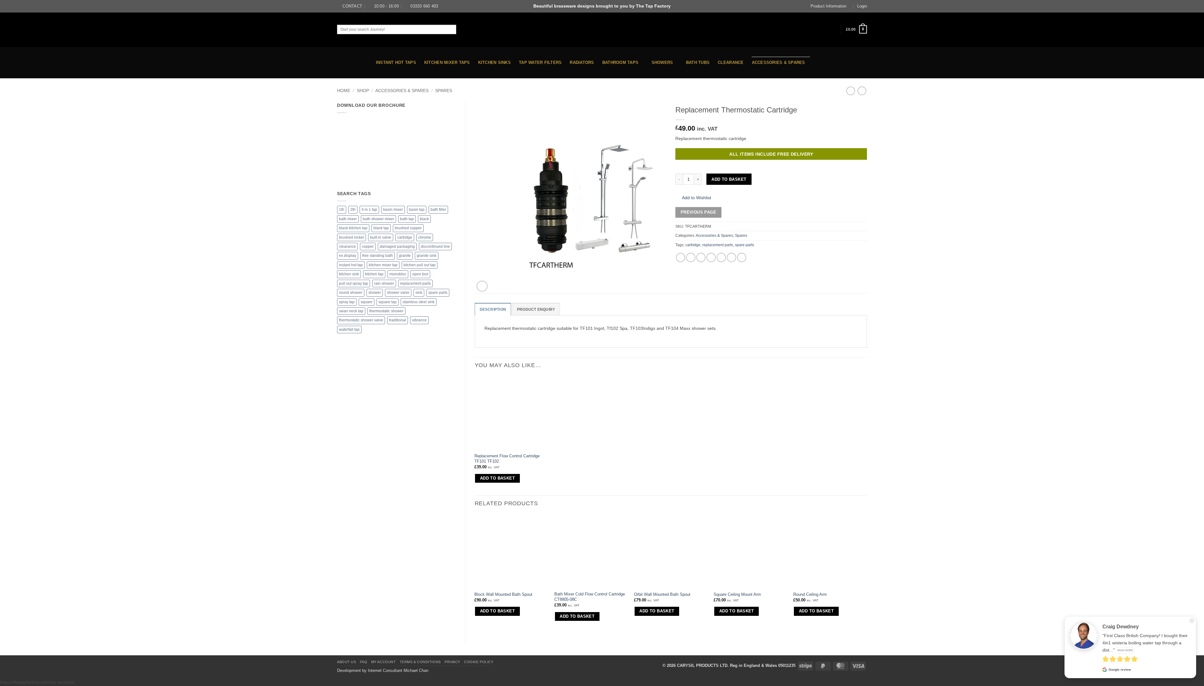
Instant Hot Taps (396, 62)
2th (353, 209)
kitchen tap (374, 274)
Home (343, 90)
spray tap (347, 302)
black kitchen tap (353, 228)
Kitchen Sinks (494, 62)
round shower (350, 292)
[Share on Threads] (701, 257)
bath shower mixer (378, 219)
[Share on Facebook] (680, 257)
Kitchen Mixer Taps (447, 62)
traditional (397, 320)
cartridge (404, 237)
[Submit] (461, 29)
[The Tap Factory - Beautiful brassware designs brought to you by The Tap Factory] (602, 29)
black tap (381, 228)
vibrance (419, 320)
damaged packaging (397, 246)
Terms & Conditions (420, 662)
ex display (347, 255)
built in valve (380, 237)
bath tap (407, 219)
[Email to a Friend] (711, 257)
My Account (383, 662)
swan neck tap (351, 311)
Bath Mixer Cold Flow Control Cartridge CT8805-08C (589, 597)
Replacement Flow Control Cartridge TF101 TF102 (507, 459)
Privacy (452, 662)
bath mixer (348, 219)
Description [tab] (493, 309)
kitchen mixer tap (383, 265)
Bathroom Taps (620, 62)
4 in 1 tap (369, 209)
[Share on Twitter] (690, 257)
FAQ (363, 662)
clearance (347, 246)
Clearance (730, 62)
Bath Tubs (698, 62)
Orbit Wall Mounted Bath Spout (662, 594)
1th (341, 209)
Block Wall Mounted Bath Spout (503, 594)
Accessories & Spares (778, 62)
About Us (346, 662)
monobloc (397, 274)
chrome (424, 237)
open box (420, 274)
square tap (387, 302)
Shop (363, 90)
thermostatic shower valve (361, 320)
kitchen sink (349, 274)
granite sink (426, 255)
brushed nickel (351, 237)
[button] (856, 29)
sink (418, 292)
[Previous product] (862, 90)
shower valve (398, 292)
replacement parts (415, 283)
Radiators (582, 62)
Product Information (828, 6)
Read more (1125, 650)
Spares (443, 90)
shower (374, 292)
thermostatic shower (386, 311)
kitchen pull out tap (420, 265)
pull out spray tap (353, 283)
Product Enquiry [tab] (536, 309)
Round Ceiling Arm (810, 594)
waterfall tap (349, 329)
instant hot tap (351, 265)
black (424, 219)
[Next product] (850, 90)
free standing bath (377, 255)
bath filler (438, 209)
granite (405, 255)
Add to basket (728, 179)
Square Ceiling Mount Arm (737, 594)
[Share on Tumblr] (742, 257)
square (366, 302)
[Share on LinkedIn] (731, 257)
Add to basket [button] (497, 478)
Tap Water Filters (540, 62)
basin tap (417, 209)
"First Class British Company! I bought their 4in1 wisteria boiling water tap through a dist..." (1145, 642)
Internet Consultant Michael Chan (398, 670)
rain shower (384, 283)
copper (368, 246)
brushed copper (408, 228)
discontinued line (435, 246)
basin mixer (393, 209)
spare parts (437, 292)
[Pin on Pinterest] (721, 257)
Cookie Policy (478, 662)
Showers (662, 62)
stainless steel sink (419, 302)
